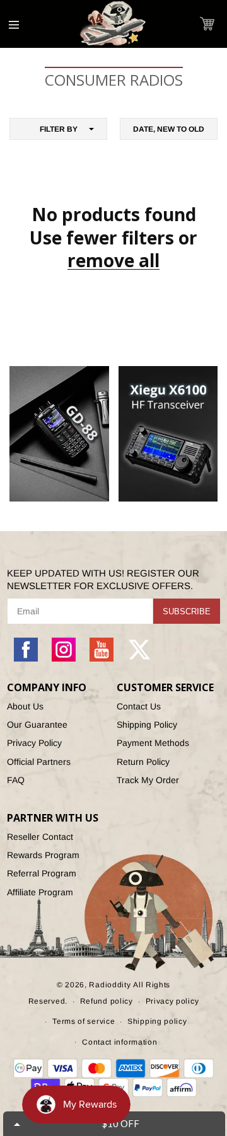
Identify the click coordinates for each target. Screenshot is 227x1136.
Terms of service (83, 1021)
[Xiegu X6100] (168, 434)
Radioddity (110, 984)
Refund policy (106, 1001)
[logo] (113, 24)
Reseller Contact (40, 837)
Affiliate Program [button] (40, 892)
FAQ (16, 780)
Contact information (119, 1042)
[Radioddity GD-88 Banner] (59, 434)
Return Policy (143, 762)
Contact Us (139, 706)
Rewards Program (43, 855)
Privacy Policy (34, 743)
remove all (113, 260)
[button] (207, 23)
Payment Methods (153, 743)
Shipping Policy (147, 725)
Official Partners (39, 762)
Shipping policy (157, 1021)
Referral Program (41, 873)
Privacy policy (172, 1001)
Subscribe (187, 611)
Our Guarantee (37, 725)
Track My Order (148, 780)
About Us (25, 706)
